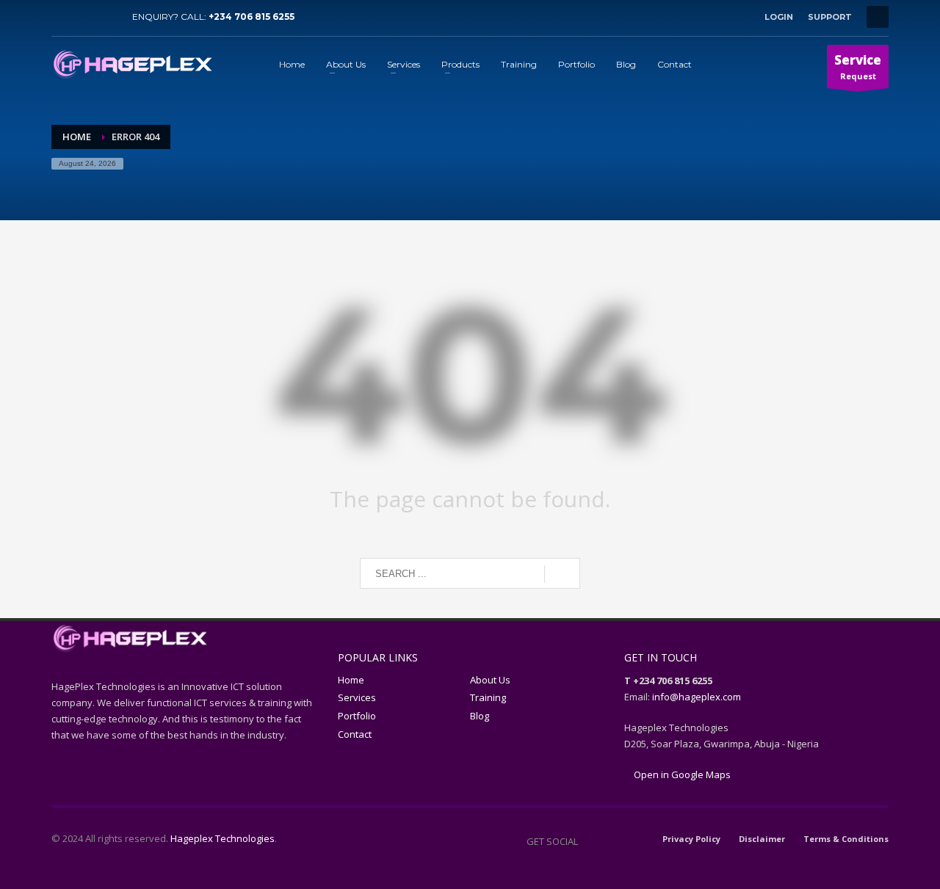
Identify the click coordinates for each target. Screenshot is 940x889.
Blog (479, 715)
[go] (562, 574)
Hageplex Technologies (222, 838)
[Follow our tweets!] (611, 841)
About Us (490, 679)
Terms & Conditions (846, 838)
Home (351, 679)
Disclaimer (762, 838)
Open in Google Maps (681, 774)
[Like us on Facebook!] (589, 841)
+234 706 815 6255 (251, 16)
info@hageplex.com (696, 696)
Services (357, 697)
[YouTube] (106, 17)
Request (857, 66)
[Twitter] (84, 17)
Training (488, 697)
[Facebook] (62, 17)
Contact (355, 734)
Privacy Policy (691, 838)
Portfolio (357, 715)
